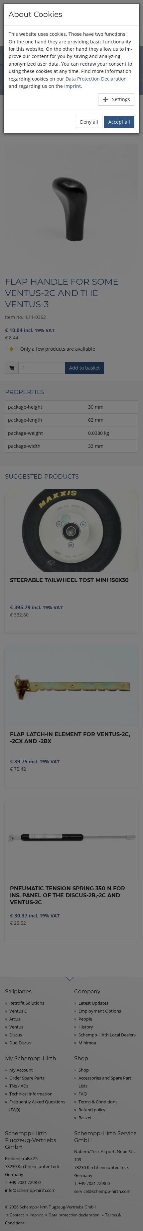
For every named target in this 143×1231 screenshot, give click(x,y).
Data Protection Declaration (96, 79)
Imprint (72, 86)
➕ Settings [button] (116, 99)
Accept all (119, 122)
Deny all (89, 122)
